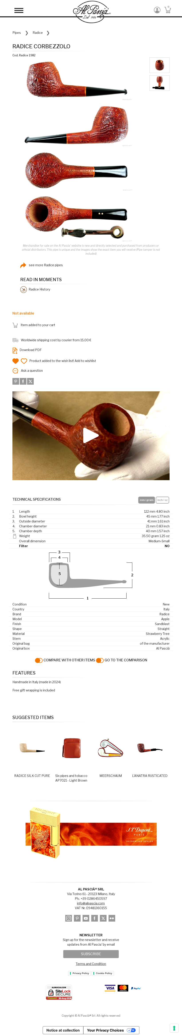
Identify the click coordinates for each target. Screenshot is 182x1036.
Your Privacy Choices (105, 1030)
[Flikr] (113, 919)
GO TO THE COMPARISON (125, 660)
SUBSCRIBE (91, 954)
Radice (38, 33)
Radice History (39, 289)
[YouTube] (87, 919)
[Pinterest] (16, 381)
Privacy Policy (81, 973)
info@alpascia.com (91, 903)
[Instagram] (69, 919)
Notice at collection (63, 1030)
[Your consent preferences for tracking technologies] (174, 1028)
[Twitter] (30, 381)
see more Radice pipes (45, 265)
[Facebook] (23, 381)
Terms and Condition (91, 964)
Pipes (16, 33)
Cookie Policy (104, 973)
